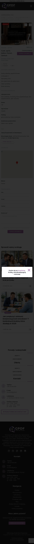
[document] (17, 272)
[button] (29, 270)
